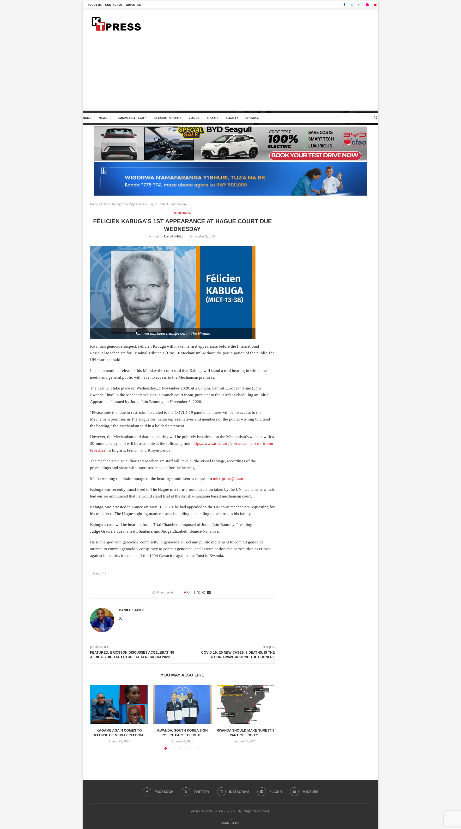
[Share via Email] (209, 592)
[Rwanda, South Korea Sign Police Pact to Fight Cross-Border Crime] (182, 704)
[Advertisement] (230, 74)
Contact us (113, 4)
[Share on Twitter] (198, 593)
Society (232, 118)
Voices (194, 118)
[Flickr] (367, 5)
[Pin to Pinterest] (203, 592)
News (103, 118)
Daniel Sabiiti (173, 236)
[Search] (375, 118)
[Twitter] (352, 5)
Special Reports (168, 118)
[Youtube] (375, 5)
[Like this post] (188, 592)
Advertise (133, 4)
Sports (212, 118)
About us (95, 4)
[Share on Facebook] (194, 592)
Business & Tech (131, 118)
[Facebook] (344, 5)
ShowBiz (252, 118)
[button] (96, 717)
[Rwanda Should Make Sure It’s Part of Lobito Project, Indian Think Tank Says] (245, 704)
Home (87, 118)
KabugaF (99, 573)
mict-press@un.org (229, 478)
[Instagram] (360, 5)
